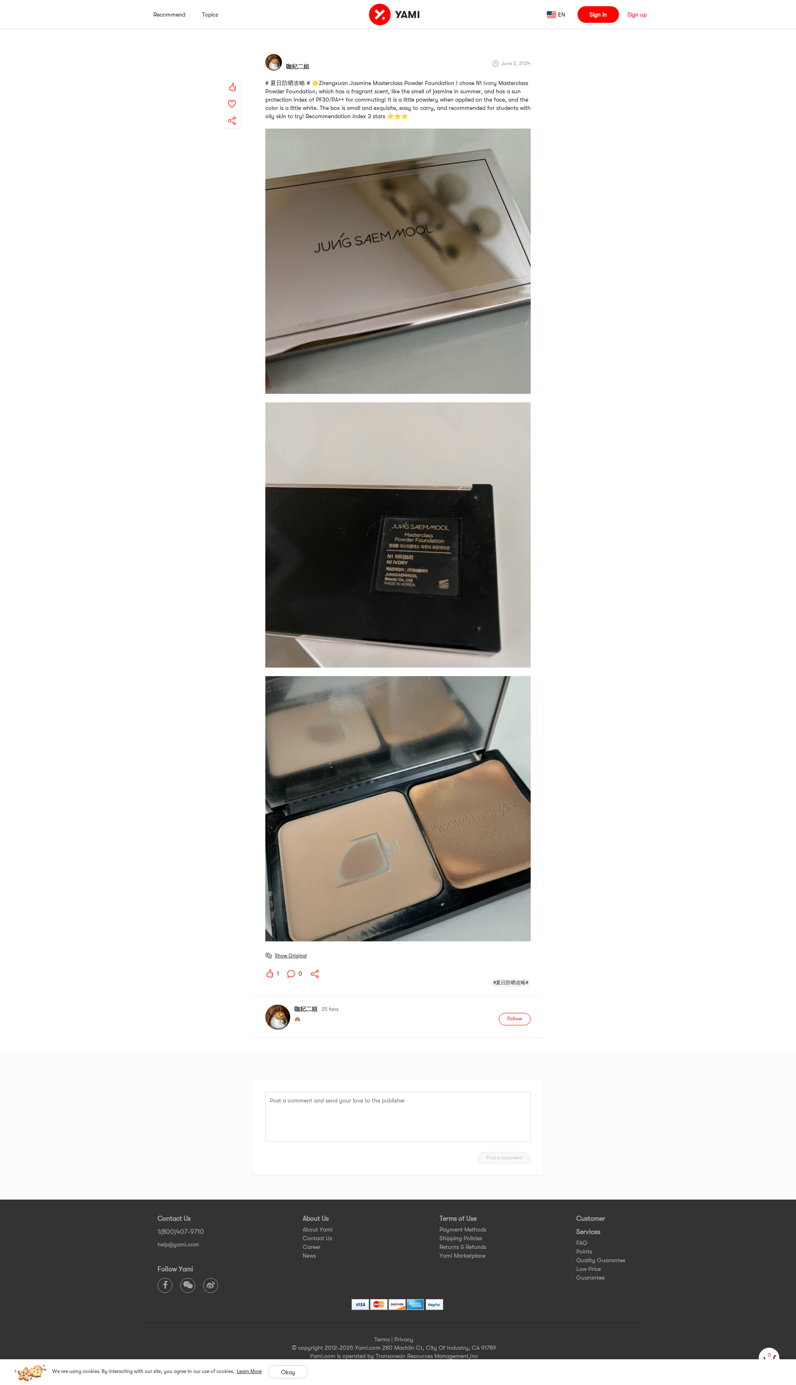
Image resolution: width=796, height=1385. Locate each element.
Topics (210, 14)
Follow (514, 1019)
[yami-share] (232, 112)
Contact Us (317, 1238)
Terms (382, 1339)
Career (311, 1247)
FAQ (581, 1242)
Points (584, 1251)
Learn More (249, 1371)
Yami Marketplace (462, 1255)
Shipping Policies (460, 1238)
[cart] (769, 1358)
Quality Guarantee (600, 1260)
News (309, 1255)
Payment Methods (462, 1229)
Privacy (403, 1339)
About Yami (317, 1229)
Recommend (169, 14)
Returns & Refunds (462, 1247)
